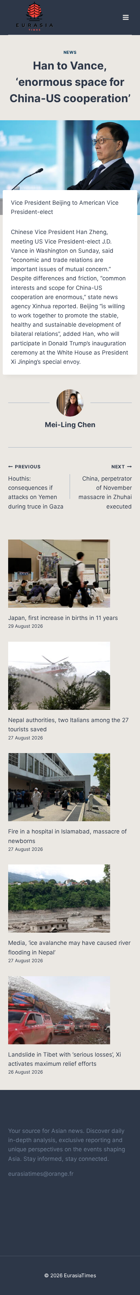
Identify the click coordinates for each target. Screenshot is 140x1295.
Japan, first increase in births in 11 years (63, 617)
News (70, 52)
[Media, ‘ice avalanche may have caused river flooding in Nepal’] (70, 898)
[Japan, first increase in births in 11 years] (70, 574)
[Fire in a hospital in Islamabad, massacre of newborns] (70, 787)
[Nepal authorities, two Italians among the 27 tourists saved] (70, 676)
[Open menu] (125, 17)
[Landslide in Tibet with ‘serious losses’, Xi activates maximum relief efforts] (70, 1010)
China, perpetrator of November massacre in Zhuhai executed (105, 487)
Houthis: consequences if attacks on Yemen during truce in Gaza (36, 487)
